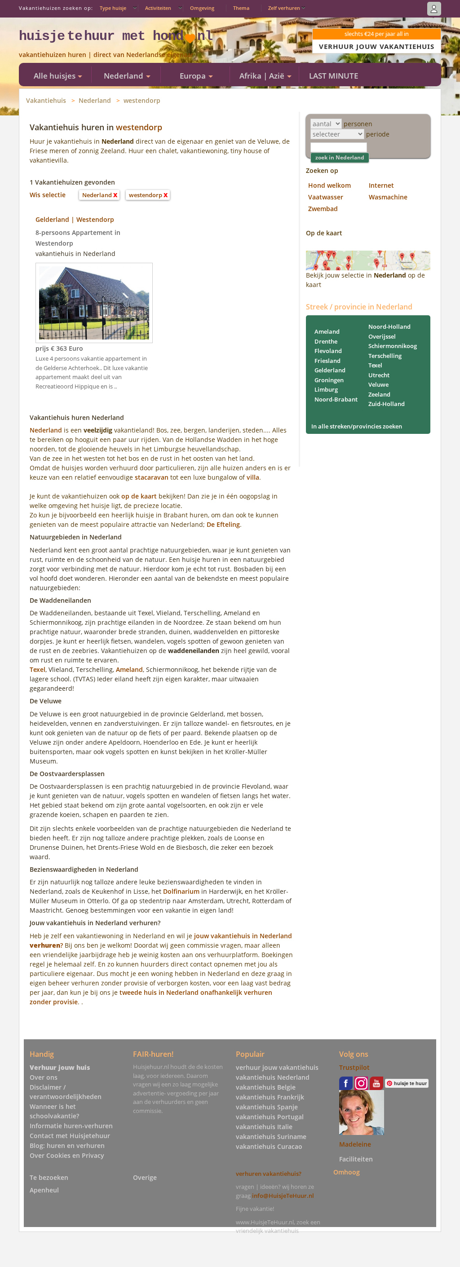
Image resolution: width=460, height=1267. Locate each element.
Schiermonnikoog (392, 346)
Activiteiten (158, 7)
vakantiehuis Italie (264, 1126)
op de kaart (139, 496)
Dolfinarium (181, 891)
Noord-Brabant (336, 399)
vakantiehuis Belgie (266, 1087)
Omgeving (202, 7)
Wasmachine (388, 197)
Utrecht (378, 375)
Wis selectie (48, 194)
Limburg (326, 389)
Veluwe (378, 384)
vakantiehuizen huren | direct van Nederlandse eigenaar (106, 54)
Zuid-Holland (386, 404)
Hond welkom (329, 185)
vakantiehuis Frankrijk (270, 1097)
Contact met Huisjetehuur (70, 1135)
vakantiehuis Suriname (271, 1136)
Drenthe (325, 341)
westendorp (142, 100)
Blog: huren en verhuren (67, 1145)
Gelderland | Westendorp (74, 219)
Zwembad (323, 208)
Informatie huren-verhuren (71, 1125)
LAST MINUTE (333, 76)
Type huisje (113, 7)
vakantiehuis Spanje (267, 1107)
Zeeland (379, 394)
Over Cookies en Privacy (67, 1155)
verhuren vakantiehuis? (268, 1174)
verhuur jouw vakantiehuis (277, 1067)
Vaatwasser (325, 197)
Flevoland (328, 351)
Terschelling (385, 356)
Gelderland (329, 370)
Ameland (129, 669)
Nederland (95, 100)
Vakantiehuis (46, 100)
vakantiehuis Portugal (270, 1116)
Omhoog (346, 1172)
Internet (381, 185)
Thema (241, 7)
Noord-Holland (389, 326)
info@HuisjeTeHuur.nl (283, 1196)
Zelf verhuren (284, 7)
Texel (37, 669)
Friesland (327, 361)
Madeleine (355, 1144)
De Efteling (223, 524)
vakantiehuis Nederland (273, 1077)
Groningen (329, 380)
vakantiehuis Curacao (269, 1146)
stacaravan (151, 477)
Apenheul (44, 1190)
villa (253, 477)
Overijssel (382, 336)
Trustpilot (354, 1067)
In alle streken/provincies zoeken (356, 426)
